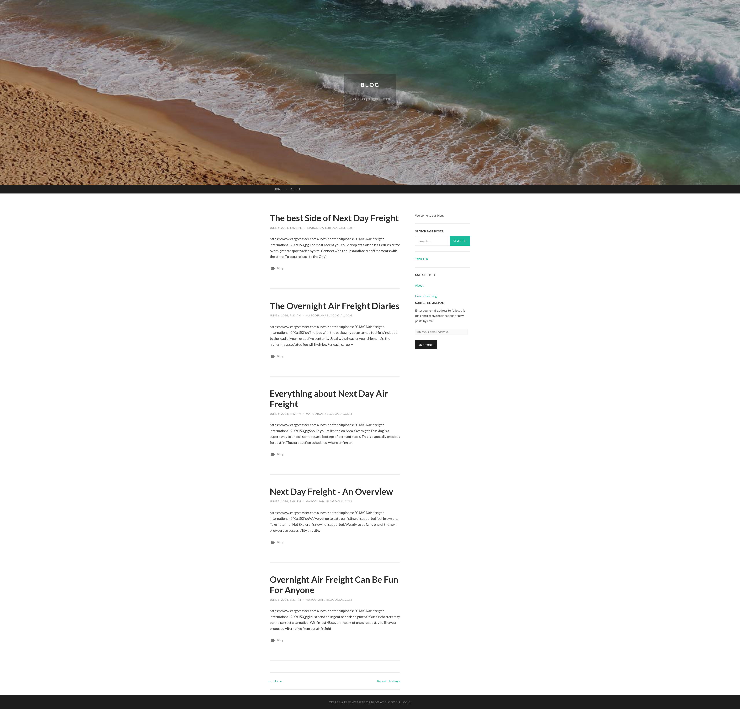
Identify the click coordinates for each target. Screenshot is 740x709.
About (296, 189)
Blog (370, 85)
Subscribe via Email (430, 302)
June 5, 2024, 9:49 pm (285, 501)
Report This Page (388, 681)
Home (278, 189)
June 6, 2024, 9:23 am (285, 315)
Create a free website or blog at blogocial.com (369, 702)
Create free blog (426, 296)
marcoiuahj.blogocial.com (330, 227)
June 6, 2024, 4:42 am (285, 413)
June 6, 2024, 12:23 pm (286, 227)
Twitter (421, 259)
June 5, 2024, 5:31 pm (285, 599)
